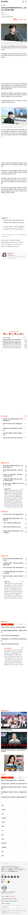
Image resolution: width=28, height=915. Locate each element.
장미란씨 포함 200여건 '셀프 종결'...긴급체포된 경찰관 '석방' (14, 797)
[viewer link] (25, 39)
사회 (4, 5)
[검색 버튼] (23, 1)
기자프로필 (4, 847)
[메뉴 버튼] (25, 1)
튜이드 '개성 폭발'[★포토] (6, 729)
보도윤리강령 (7, 903)
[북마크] (25, 19)
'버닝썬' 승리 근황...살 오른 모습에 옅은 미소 (10, 635)
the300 (3, 809)
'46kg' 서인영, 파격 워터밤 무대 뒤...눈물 (11, 527)
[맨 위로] (25, 909)
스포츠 (3, 839)
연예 (2, 834)
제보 (2, 851)
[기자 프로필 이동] (4, 255)
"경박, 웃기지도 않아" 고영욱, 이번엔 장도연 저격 (13, 220)
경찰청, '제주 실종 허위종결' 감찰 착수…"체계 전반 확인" (13, 780)
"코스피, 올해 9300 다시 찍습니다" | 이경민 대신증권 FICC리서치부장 (13, 750)
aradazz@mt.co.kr (11, 255)
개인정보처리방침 (12, 896)
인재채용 (6, 896)
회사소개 (2, 896)
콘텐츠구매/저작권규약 (13, 901)
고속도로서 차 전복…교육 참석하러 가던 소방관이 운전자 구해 (14, 783)
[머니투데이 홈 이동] (5, 864)
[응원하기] (13, 253)
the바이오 (4, 818)
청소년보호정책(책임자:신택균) (6, 898)
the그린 (3, 822)
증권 (2, 805)
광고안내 (2, 901)
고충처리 (2, 903)
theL (3, 813)
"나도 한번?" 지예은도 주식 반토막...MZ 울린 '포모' (14, 226)
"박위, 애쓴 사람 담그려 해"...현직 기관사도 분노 (13, 229)
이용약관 (14, 898)
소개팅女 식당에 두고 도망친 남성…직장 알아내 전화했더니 (13, 627)
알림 (2, 855)
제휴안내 (6, 901)
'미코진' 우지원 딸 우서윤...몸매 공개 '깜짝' (12, 523)
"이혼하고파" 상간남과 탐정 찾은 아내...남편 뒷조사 (13, 222)
